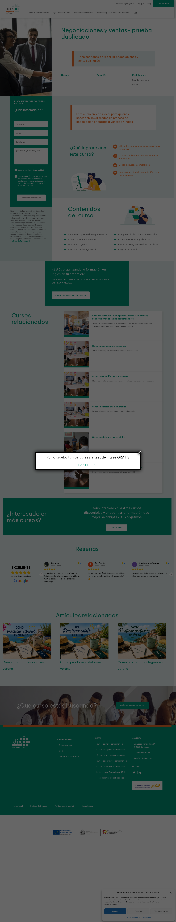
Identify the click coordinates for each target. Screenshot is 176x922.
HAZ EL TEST (88, 465)
